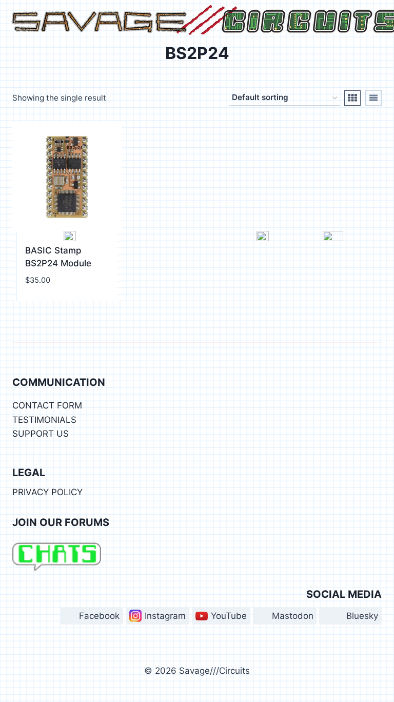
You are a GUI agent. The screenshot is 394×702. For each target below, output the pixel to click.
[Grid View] (352, 98)
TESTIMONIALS (44, 420)
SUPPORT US (40, 433)
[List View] (373, 98)
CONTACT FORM (47, 405)
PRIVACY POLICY (47, 492)
